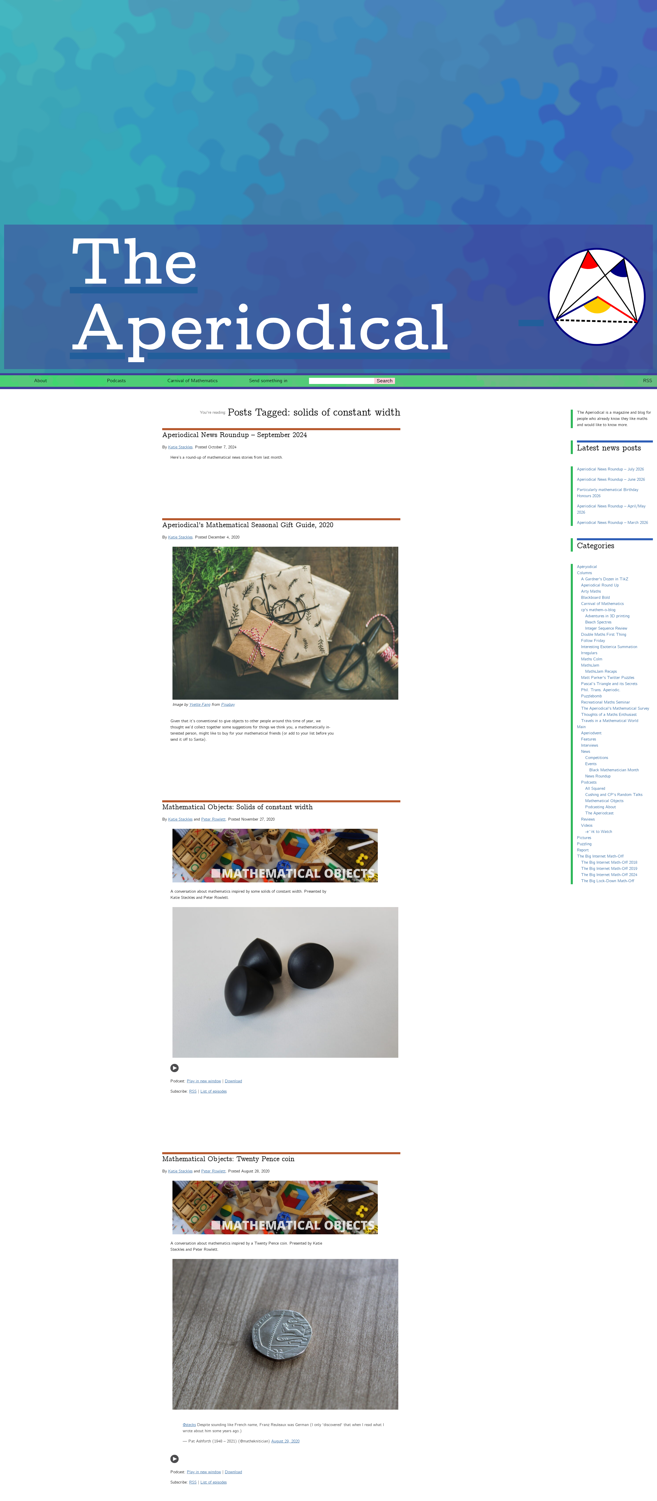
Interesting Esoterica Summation (609, 646)
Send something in (268, 381)
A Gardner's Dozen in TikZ (604, 579)
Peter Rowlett (213, 819)
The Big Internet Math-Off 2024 (609, 874)
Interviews (589, 745)
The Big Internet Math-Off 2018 (609, 862)
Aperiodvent (591, 733)
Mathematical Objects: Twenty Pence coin (228, 1159)
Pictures (584, 837)
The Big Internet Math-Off (600, 856)
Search (385, 380)
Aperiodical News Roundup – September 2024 (234, 435)
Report (583, 850)
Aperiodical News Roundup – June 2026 (611, 479)
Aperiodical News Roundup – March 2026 (612, 522)
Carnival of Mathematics (192, 381)
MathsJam (590, 665)
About (40, 381)
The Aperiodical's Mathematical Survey (615, 708)
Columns (584, 573)
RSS (647, 381)
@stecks (189, 1424)
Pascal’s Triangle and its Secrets (609, 683)
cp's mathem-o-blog (598, 610)
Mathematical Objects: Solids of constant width (237, 807)
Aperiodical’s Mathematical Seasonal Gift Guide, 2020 (247, 525)
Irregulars (589, 653)
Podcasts (116, 381)
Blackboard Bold (595, 597)
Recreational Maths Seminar (605, 702)
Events (590, 764)
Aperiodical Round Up (600, 585)
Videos (586, 825)
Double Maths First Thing (603, 634)
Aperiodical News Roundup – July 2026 (610, 469)
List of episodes (213, 1091)
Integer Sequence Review (606, 628)
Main (581, 727)
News (585, 751)
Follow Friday (593, 640)
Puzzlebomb (591, 696)
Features (588, 739)
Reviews (588, 819)
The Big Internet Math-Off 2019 (609, 868)
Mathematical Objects (604, 800)
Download (233, 1081)
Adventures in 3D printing (607, 616)
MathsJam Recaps (601, 671)
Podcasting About (600, 807)
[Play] (174, 1071)
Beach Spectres (598, 622)
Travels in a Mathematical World (609, 720)
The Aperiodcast (599, 813)
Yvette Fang (199, 704)
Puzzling (584, 844)
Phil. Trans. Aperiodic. (601, 690)
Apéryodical (587, 566)
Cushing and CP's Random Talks (613, 794)
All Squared (595, 788)
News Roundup (598, 776)
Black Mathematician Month (614, 770)
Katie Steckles (180, 447)
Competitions (596, 757)
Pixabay (228, 704)
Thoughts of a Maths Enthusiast (609, 714)
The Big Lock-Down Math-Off (607, 881)
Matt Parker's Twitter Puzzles (607, 677)
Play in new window (204, 1081)
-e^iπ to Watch (598, 831)
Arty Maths (591, 591)
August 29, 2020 (285, 1441)
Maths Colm (591, 659)
